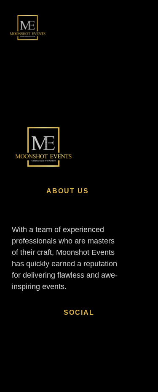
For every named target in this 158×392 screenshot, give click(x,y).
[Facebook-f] (47, 348)
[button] (132, 27)
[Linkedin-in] (72, 348)
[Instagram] (22, 348)
